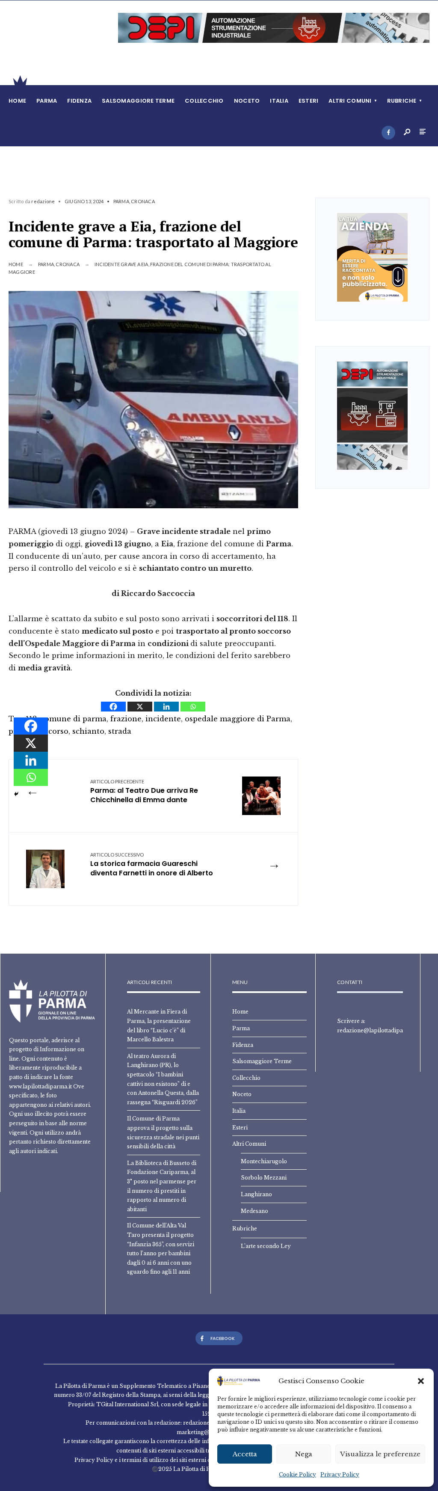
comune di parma (74, 718)
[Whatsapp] (193, 706)
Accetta (245, 1454)
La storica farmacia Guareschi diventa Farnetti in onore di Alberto (151, 865)
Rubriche (402, 101)
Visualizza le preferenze (380, 1454)
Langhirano (256, 1194)
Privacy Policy (339, 1474)
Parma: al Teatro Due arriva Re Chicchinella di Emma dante (144, 792)
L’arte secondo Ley (266, 1246)
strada (119, 731)
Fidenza (79, 101)
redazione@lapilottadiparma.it (377, 1030)
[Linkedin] (166, 706)
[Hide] (16, 794)
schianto (88, 731)
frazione (126, 718)
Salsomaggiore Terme (138, 101)
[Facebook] (388, 132)
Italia (279, 101)
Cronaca (143, 201)
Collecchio (204, 101)
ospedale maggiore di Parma (237, 718)
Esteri (309, 101)
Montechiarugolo (264, 1161)
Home (17, 101)
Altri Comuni (349, 101)
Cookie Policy (297, 1474)
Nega (303, 1454)
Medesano (254, 1211)
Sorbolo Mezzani (264, 1177)
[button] (421, 1381)
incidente (163, 718)
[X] (139, 706)
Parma (46, 101)
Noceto (247, 101)
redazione (43, 201)
